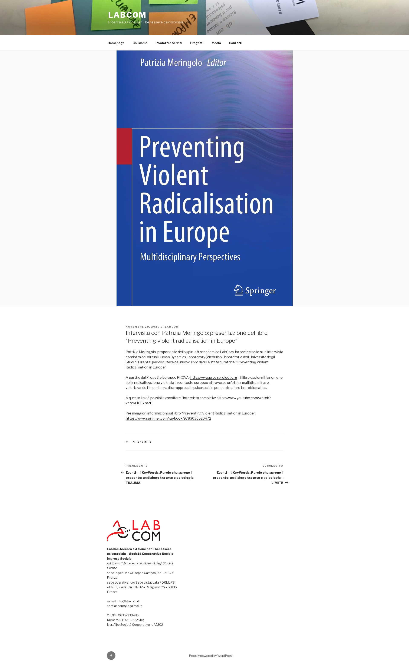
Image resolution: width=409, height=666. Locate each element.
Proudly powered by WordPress (211, 655)
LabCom (127, 15)
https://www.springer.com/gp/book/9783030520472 (168, 418)
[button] (142, 634)
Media (216, 43)
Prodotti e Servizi (169, 43)
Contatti (235, 43)
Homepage (116, 43)
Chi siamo (140, 43)
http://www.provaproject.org (213, 377)
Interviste (142, 441)
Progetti (196, 43)
